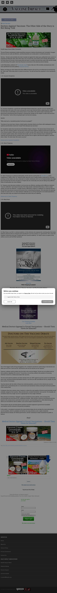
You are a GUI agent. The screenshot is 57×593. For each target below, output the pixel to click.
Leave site (9, 301)
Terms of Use (27, 293)
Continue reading (47, 301)
